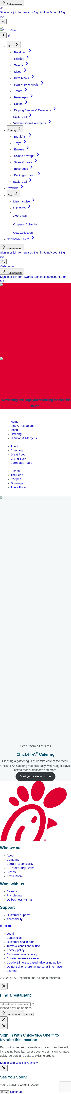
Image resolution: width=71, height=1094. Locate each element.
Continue (16, 1092)
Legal (10, 933)
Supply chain (15, 937)
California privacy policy (22, 954)
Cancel (4, 1092)
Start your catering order (35, 776)
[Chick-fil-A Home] (8, 30)
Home (14, 421)
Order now (7, 266)
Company (17, 450)
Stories (15, 471)
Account (54, 12)
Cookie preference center (23, 958)
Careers (12, 891)
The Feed (17, 475)
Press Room (19, 487)
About (14, 446)
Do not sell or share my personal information (35, 966)
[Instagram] (2, 926)
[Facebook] (6, 926)
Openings (17, 483)
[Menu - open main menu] (1, 27)
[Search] (3, 21)
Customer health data (20, 942)
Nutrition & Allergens (24, 438)
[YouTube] (10, 926)
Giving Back (18, 458)
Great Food (18, 454)
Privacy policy (15, 950)
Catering (16, 434)
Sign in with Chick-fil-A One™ (19, 1062)
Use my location (14, 1014)
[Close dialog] (4, 986)
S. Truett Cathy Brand (21, 868)
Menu (14, 430)
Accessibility (14, 919)
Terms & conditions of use (23, 946)
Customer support (18, 915)
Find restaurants (14, 4)
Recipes (16, 479)
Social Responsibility (20, 863)
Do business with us (20, 899)
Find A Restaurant (22, 425)
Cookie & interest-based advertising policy (34, 962)
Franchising (14, 895)
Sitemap (12, 970)
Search (29, 1014)
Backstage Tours (21, 462)
